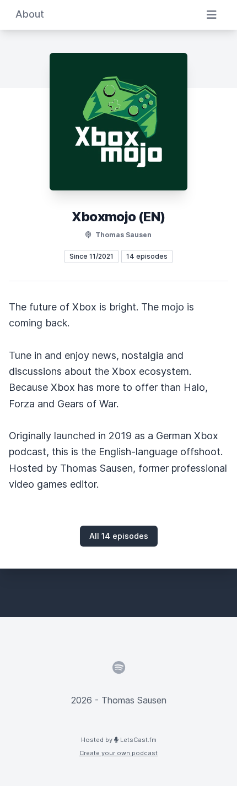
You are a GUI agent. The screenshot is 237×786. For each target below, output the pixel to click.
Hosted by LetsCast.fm (119, 740)
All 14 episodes (118, 536)
